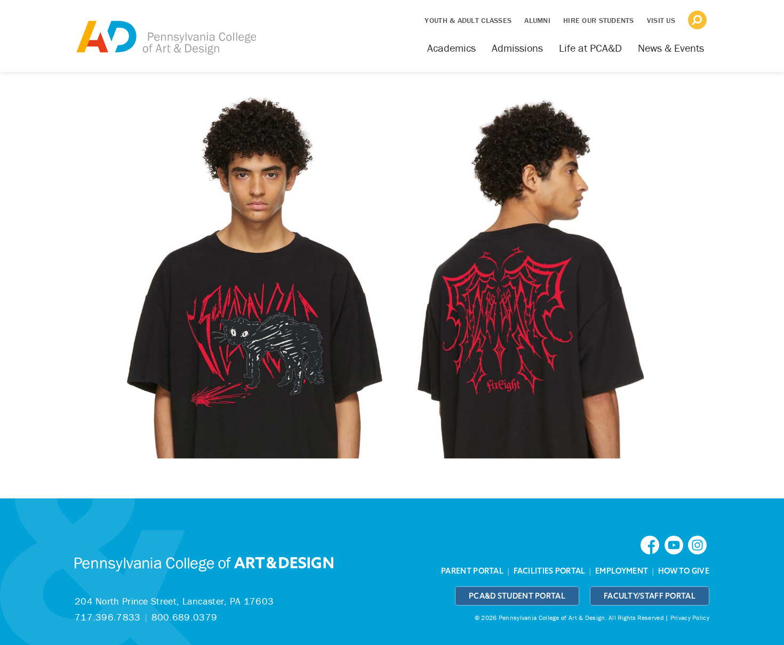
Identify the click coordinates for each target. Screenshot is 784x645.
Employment (621, 571)
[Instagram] (698, 544)
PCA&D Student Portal (517, 596)
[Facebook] (652, 544)
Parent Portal (472, 571)
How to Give (683, 571)
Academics (451, 47)
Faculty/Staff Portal (649, 596)
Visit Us (661, 20)
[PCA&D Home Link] (165, 30)
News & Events (671, 47)
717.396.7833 (108, 617)
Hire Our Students (598, 20)
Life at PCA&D (590, 47)
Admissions (517, 47)
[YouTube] (676, 544)
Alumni (537, 20)
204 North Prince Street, (174, 601)
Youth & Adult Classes (468, 20)
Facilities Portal (550, 571)
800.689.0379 (184, 617)
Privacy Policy (689, 618)
